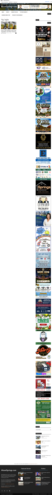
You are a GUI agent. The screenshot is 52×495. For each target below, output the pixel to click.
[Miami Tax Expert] (43, 344)
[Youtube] (10, 491)
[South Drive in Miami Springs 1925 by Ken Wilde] (20, 483)
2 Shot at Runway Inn (44, 450)
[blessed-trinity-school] (43, 399)
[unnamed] (43, 423)
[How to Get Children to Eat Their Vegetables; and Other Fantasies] (8, 25)
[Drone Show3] (43, 282)
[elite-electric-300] (43, 164)
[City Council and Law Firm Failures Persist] (38, 447)
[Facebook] (2, 491)
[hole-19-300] (43, 358)
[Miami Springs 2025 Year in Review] (38, 437)
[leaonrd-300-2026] (43, 210)
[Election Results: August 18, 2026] (38, 474)
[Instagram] (5, 491)
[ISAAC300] (43, 102)
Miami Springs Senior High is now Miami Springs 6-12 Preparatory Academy (45, 483)
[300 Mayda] (43, 225)
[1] (43, 179)
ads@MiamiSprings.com (5, 487)
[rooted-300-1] (43, 56)
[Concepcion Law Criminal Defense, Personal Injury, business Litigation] (43, 148)
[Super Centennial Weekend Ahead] (20, 474)
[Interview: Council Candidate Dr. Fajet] (38, 442)
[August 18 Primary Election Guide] (38, 479)
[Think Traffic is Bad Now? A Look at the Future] (38, 457)
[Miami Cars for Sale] (43, 375)
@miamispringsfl (33, 463)
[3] (43, 71)
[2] (43, 87)
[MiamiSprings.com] (9, 6)
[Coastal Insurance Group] (43, 298)
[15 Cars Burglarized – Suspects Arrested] (20, 479)
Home (2, 18)
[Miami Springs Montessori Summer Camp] (43, 251)
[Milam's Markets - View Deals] (43, 328)
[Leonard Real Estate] (34, 8)
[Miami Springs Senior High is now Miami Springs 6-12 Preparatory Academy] (38, 483)
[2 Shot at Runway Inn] (38, 452)
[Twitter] (7, 491)
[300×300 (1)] (43, 313)
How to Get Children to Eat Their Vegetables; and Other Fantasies (8, 31)
